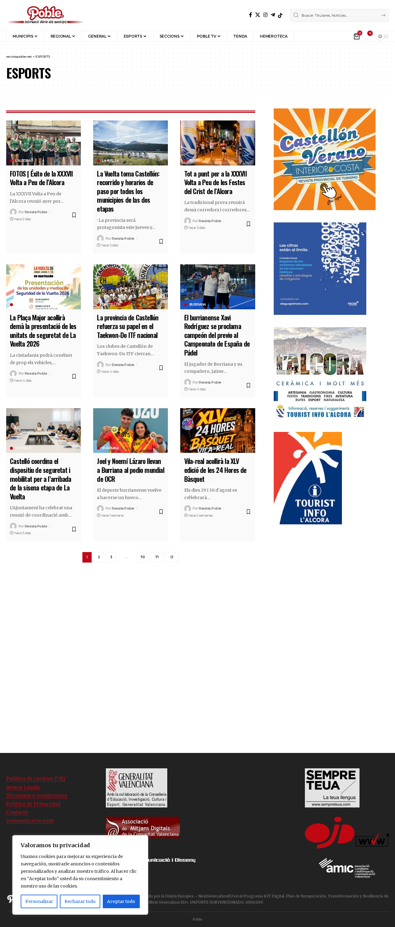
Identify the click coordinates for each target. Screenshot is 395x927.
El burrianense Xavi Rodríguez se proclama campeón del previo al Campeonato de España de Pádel (217, 334)
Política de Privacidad (33, 804)
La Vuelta (110, 160)
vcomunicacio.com (29, 820)
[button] (303, 36)
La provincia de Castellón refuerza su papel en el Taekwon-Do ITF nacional (127, 326)
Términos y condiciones (36, 795)
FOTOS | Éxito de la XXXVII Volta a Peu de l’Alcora (41, 178)
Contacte (17, 812)
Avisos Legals (23, 787)
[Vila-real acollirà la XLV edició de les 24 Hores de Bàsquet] (217, 430)
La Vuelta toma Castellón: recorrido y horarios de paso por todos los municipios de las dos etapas (128, 191)
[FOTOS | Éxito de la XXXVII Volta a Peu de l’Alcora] (43, 142)
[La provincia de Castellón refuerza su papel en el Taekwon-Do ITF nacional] (130, 286)
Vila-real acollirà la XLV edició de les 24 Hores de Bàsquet (215, 469)
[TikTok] (280, 15)
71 (157, 557)
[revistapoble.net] (45, 15)
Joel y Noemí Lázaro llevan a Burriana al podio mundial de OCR (130, 469)
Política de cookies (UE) (35, 778)
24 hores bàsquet (205, 448)
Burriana (197, 304)
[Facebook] (250, 15)
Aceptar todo (121, 901)
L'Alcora (22, 160)
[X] (258, 15)
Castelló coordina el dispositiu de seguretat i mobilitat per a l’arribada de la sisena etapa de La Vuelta (40, 478)
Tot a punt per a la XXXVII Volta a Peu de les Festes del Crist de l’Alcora (215, 182)
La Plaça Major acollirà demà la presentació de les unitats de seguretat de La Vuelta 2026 (43, 330)
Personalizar (39, 901)
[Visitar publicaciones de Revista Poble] (13, 212)
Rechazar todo (80, 901)
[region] (80, 875)
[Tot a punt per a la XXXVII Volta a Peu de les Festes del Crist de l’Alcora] (217, 142)
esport (196, 160)
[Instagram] (265, 15)
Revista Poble (36, 212)
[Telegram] (272, 15)
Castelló (23, 304)
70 (142, 557)
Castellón (111, 304)
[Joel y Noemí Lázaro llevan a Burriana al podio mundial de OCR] (130, 430)
